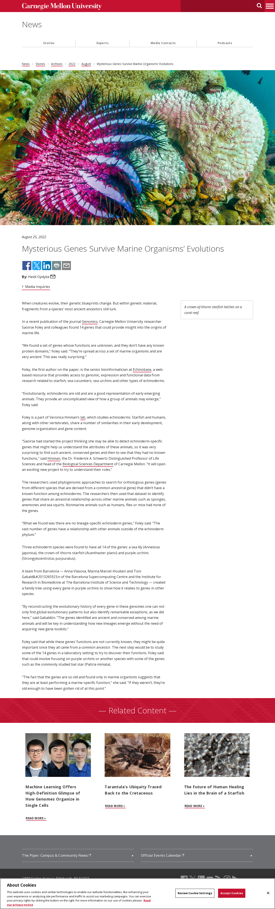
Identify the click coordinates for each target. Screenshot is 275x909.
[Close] (268, 893)
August (86, 64)
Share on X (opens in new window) (36, 265)
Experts (102, 43)
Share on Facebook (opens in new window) (26, 265)
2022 (72, 64)
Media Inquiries (37, 286)
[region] (137, 893)
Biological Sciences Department (88, 464)
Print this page (56, 265)
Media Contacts (163, 43)
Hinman (53, 458)
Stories (49, 43)
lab (82, 417)
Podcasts (225, 43)
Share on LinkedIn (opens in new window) (46, 265)
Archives (57, 64)
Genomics (90, 321)
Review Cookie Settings (195, 893)
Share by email (66, 265)
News (32, 24)
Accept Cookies (231, 893)
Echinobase (142, 369)
